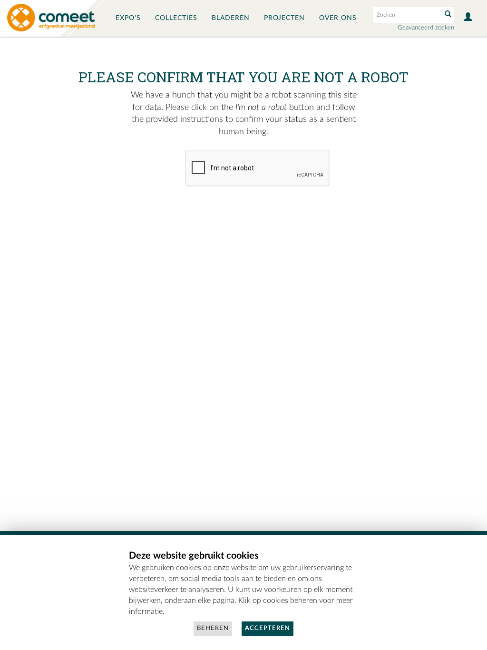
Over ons (338, 18)
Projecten (284, 18)
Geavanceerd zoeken (426, 28)
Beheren (213, 628)
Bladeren (231, 18)
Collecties (176, 18)
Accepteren (267, 628)
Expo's (128, 18)
